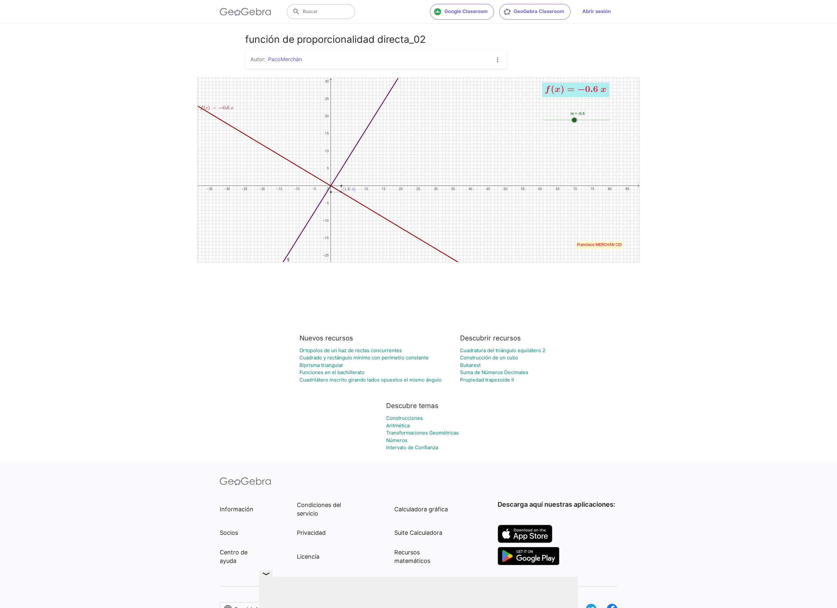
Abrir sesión (596, 11)
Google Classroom (465, 11)
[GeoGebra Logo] (245, 12)
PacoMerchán (285, 59)
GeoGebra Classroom (539, 11)
